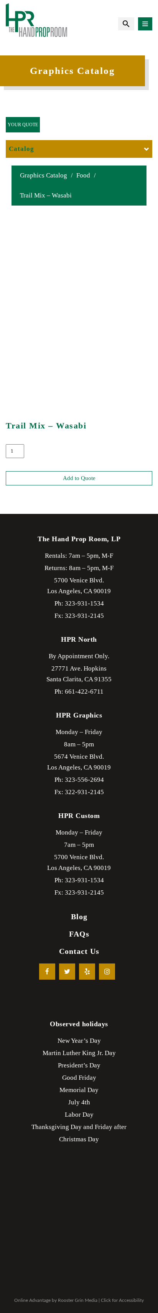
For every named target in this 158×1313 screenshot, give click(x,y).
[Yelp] (87, 971)
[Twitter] (67, 971)
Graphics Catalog (43, 175)
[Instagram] (107, 971)
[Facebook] (47, 971)
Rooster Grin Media (77, 1300)
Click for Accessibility (122, 1300)
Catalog (21, 148)
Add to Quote (79, 478)
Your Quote (23, 124)
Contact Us (79, 951)
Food (83, 175)
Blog (79, 916)
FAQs (79, 934)
